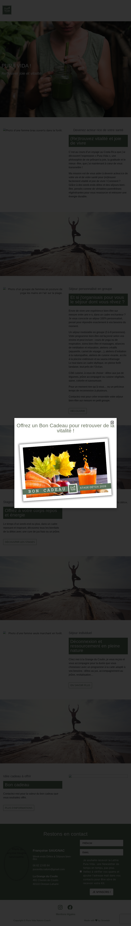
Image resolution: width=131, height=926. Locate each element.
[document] (65, 463)
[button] (112, 422)
